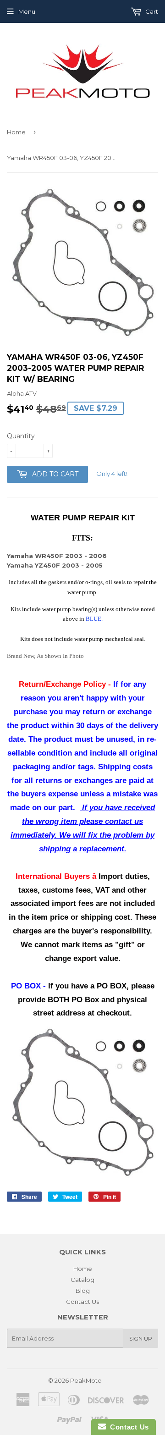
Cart (151, 11)
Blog (83, 1290)
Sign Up (140, 1338)
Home (16, 132)
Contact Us (82, 1301)
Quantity (21, 436)
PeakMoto (86, 1380)
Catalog (82, 1279)
